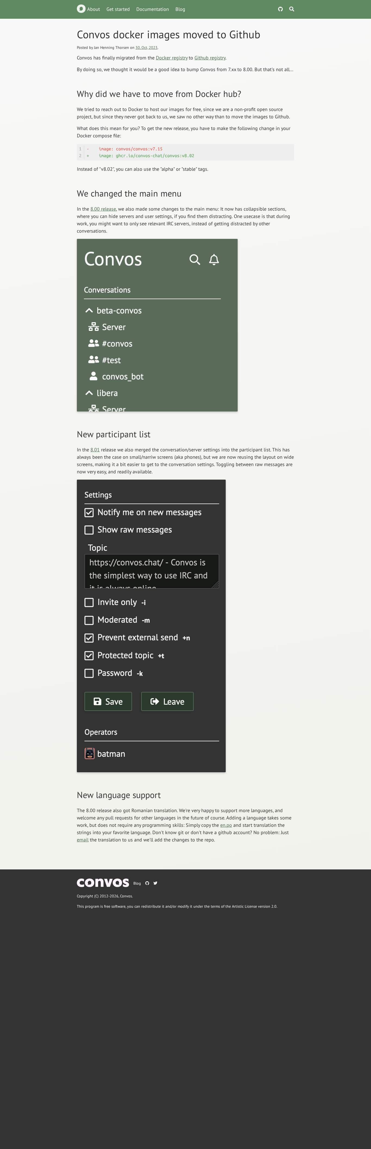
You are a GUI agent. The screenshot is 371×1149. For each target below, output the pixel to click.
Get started (118, 9)
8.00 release (103, 209)
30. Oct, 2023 (147, 47)
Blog (180, 9)
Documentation (152, 9)
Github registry (209, 58)
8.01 (95, 450)
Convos (126, 895)
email (83, 840)
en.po (226, 825)
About (93, 9)
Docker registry (171, 58)
